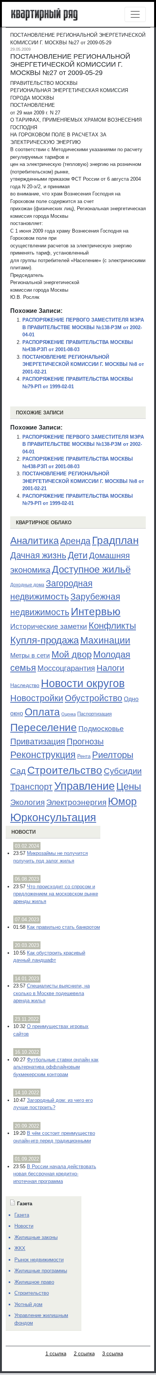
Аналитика (34, 540)
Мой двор (71, 654)
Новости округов (83, 683)
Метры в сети (30, 655)
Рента (83, 756)
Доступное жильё (91, 569)
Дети (77, 555)
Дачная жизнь (38, 555)
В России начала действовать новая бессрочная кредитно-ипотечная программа (54, 1174)
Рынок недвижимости (39, 1259)
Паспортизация (94, 714)
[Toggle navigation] (135, 14)
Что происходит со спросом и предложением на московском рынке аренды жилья (55, 894)
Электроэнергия (76, 802)
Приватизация (37, 741)
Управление (84, 786)
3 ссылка (112, 1353)
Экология (27, 802)
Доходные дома (27, 585)
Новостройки (36, 698)
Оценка (68, 714)
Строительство (64, 770)
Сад (18, 771)
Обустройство (93, 698)
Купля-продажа (44, 640)
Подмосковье (101, 729)
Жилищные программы (40, 1270)
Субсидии (123, 771)
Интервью (95, 611)
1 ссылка (55, 1353)
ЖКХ (19, 1248)
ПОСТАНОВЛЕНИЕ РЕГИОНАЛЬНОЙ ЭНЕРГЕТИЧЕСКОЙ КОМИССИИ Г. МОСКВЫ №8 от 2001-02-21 (83, 364)
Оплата (42, 712)
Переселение (43, 727)
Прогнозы (85, 741)
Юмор (122, 801)
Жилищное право (34, 1282)
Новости (23, 832)
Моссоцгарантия (66, 668)
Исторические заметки (48, 626)
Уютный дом (28, 1304)
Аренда (75, 541)
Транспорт (31, 787)
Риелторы (112, 755)
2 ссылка (84, 1353)
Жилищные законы (36, 1237)
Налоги (110, 668)
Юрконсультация (53, 817)
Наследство (24, 685)
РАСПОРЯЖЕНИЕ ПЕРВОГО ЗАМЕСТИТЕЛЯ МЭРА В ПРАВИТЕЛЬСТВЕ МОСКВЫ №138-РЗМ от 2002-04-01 (83, 327)
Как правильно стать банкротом (63, 927)
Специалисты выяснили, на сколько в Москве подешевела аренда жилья (51, 993)
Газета (21, 1215)
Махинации (105, 640)
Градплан (115, 540)
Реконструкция (43, 754)
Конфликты (112, 626)
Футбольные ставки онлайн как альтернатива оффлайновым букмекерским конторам (55, 1067)
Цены (128, 786)
